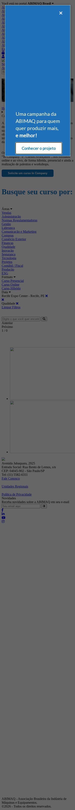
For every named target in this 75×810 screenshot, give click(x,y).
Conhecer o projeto (39, 148)
